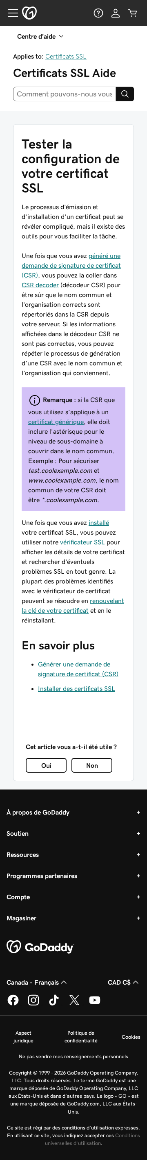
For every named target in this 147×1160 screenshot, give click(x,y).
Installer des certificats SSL (76, 688)
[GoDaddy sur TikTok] (53, 1004)
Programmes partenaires (42, 875)
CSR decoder (40, 285)
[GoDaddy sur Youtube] (94, 1004)
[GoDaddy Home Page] (40, 947)
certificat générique (56, 421)
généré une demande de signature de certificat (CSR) (71, 265)
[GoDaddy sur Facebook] (13, 1004)
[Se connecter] (115, 13)
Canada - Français (33, 982)
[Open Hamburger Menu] (10, 13)
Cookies (131, 1037)
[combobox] (64, 94)
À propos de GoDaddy (38, 812)
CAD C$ (119, 982)
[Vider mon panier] (132, 13)
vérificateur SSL (82, 542)
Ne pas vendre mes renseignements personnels (73, 1056)
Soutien (18, 833)
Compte (18, 896)
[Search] (125, 94)
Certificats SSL (66, 56)
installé (99, 522)
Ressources (23, 854)
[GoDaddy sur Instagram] (33, 1004)
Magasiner (21, 918)
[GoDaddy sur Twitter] (74, 1004)
